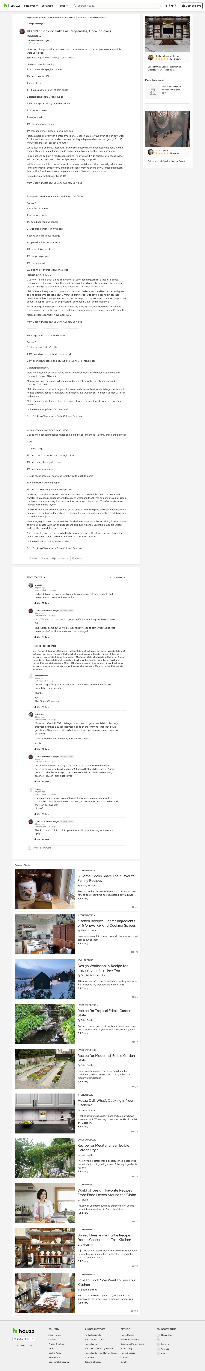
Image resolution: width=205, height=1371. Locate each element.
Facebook (165, 1344)
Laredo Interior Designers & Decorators (75, 666)
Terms (51, 1348)
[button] (116, 577)
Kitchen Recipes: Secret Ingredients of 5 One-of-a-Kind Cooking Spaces (107, 923)
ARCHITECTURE (85, 960)
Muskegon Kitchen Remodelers (91, 657)
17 (137, 1041)
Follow (78, 558)
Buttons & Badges (92, 1362)
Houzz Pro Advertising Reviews (99, 1348)
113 (136, 1131)
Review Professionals (130, 1339)
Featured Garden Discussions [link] (92, 17)
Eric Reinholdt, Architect (94, 975)
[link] (171, 59)
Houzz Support (128, 1353)
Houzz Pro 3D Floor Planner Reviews (101, 1353)
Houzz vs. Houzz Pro (94, 1339)
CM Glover (86, 1244)
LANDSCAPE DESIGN (88, 1005)
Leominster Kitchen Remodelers (59, 657)
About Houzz (54, 1335)
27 (136, 1086)
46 (136, 907)
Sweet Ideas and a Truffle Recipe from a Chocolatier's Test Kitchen (104, 1237)
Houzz (84, 1199)
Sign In (124, 1362)
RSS (163, 1353)
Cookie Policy (54, 1353)
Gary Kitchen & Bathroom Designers (50, 651)
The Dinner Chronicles (47, 701)
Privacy (51, 1344)
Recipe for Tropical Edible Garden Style (104, 1012)
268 (136, 1311)
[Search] (75, 6)
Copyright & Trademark (59, 1362)
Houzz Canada (127, 1335)
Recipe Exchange (36, 24)
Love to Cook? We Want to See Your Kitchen (107, 1282)
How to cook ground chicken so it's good (171, 88)
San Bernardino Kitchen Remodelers (91, 660)
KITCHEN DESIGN (86, 870)
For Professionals (92, 1335)
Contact (124, 1357)
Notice (60, 1344)
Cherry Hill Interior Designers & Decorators (84, 663)
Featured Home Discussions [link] (61, 17)
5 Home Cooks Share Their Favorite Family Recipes (106, 878)
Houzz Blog (166, 1335)
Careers (52, 1339)
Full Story (83, 898)
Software (47, 5)
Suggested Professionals (132, 1344)
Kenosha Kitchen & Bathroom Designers (73, 654)
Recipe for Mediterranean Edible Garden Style (103, 1147)
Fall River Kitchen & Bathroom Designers (87, 651)
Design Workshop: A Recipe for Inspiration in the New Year (103, 968)
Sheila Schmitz (89, 930)
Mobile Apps (54, 1357)
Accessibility (126, 1348)
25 (136, 996)
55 (136, 1266)
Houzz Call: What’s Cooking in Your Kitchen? (105, 1102)
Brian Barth (87, 1020)
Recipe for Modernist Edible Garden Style (106, 1057)
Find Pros (29, 5)
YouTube (165, 1349)
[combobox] (116, 6)
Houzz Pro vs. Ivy (92, 1344)
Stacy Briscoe (88, 885)
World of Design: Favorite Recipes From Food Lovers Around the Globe (107, 1192)
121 (136, 952)
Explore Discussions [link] (36, 17)
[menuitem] (31, 5)
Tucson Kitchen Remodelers (59, 660)
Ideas (62, 5)
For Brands (89, 1357)
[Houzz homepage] (11, 5)
